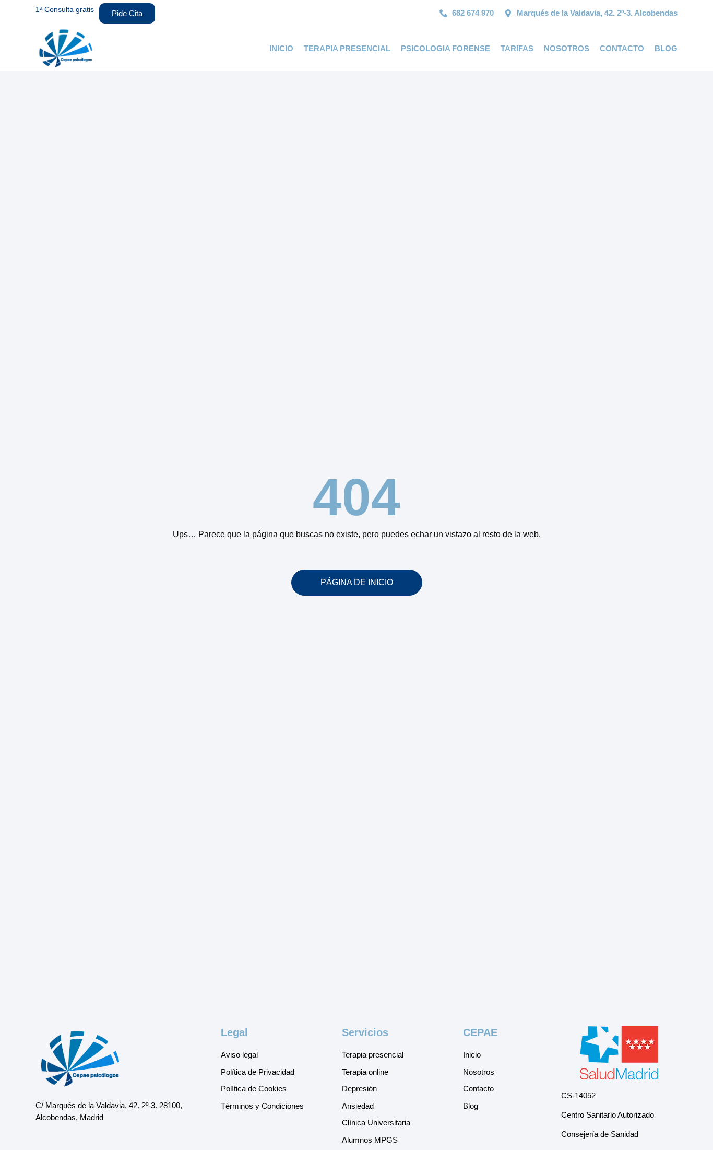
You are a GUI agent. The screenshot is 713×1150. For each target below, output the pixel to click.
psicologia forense (445, 48)
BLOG (666, 48)
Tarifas (517, 48)
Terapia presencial (347, 48)
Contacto (622, 48)
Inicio (281, 48)
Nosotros (566, 48)
